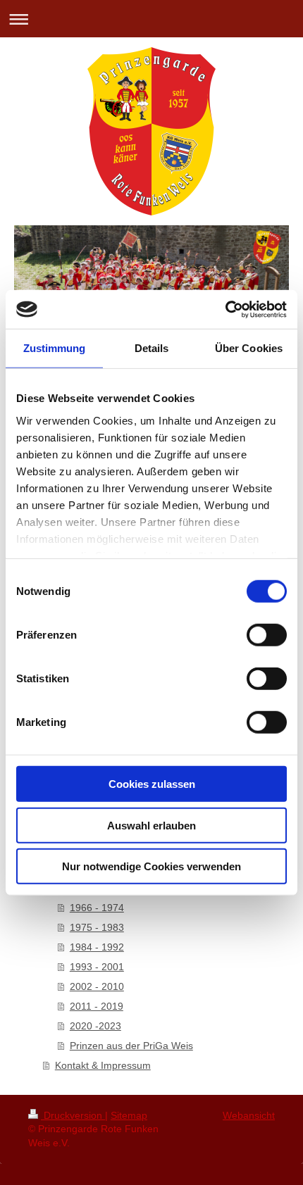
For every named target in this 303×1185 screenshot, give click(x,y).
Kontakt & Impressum (103, 1065)
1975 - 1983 (97, 927)
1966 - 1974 (97, 907)
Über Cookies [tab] (249, 348)
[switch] (267, 635)
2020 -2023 (95, 1026)
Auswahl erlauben (151, 825)
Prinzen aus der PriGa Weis (131, 1045)
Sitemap (129, 1115)
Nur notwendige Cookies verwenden (151, 866)
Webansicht (249, 1115)
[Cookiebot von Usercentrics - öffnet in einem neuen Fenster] (225, 309)
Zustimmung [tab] (54, 348)
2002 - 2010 (97, 986)
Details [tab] (152, 348)
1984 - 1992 (97, 947)
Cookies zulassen (152, 784)
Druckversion (73, 1115)
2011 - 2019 (96, 1006)
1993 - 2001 (97, 966)
